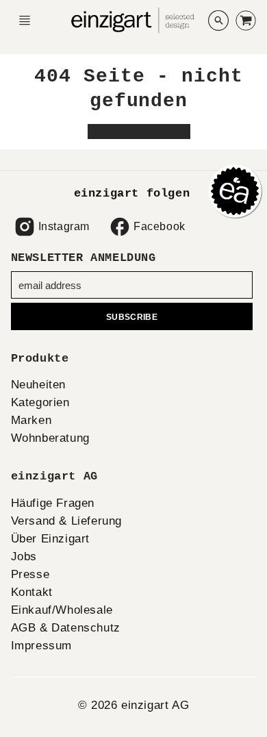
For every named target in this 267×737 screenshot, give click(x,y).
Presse (30, 574)
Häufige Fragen (52, 503)
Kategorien (40, 402)
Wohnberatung (50, 438)
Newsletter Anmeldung (83, 257)
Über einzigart (50, 538)
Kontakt (32, 592)
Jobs (24, 556)
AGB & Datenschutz (65, 627)
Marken (31, 420)
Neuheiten (38, 384)
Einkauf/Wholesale (62, 609)
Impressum (41, 645)
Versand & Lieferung (66, 520)
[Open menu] (24, 20)
